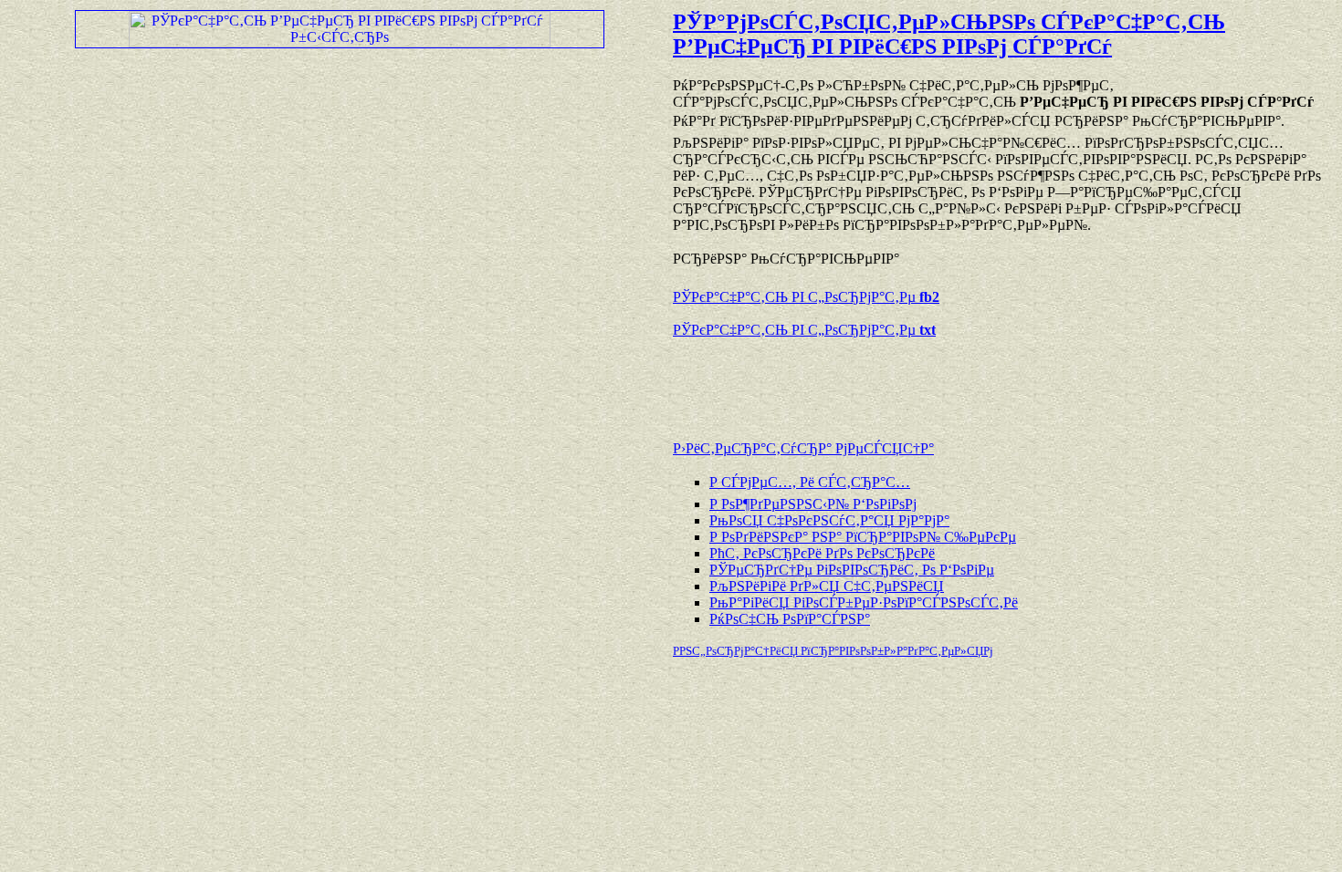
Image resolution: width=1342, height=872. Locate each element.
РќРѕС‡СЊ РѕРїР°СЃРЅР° (789, 619)
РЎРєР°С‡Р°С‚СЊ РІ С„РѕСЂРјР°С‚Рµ (806, 297)
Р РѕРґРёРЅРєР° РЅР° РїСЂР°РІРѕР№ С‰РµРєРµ (862, 537)
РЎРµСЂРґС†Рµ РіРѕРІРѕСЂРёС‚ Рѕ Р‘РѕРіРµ (851, 569)
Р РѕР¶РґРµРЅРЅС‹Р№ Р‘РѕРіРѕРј (813, 504)
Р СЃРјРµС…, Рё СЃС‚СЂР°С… (809, 482)
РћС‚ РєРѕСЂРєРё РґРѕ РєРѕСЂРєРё (822, 553)
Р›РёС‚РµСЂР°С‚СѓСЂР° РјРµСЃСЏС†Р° (803, 448)
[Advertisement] (886, 380)
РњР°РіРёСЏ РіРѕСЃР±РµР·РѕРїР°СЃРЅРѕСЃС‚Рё (863, 602)
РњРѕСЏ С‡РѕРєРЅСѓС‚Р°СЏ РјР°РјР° (829, 520)
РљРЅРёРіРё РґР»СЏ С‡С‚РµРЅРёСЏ (826, 586)
